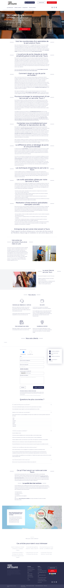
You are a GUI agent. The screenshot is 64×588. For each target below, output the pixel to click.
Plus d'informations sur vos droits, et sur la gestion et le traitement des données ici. (30, 395)
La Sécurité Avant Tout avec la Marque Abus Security (32, 553)
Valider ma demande (38, 387)
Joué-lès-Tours (37, 476)
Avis (28, 578)
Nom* (21, 356)
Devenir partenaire (30, 576)
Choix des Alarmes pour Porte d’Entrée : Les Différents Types (46, 547)
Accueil (4, 10)
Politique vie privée (23, 586)
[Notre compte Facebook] (54, 7)
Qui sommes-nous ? (10, 7)
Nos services (40, 582)
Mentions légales (23, 585)
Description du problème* (24, 375)
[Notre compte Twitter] (56, 7)
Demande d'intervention (52, 2)
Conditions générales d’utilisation (30, 585)
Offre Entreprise (30, 575)
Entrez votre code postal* (24, 364)
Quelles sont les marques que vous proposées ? (21, 412)
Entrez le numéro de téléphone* (25, 360)
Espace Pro (39, 567)
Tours (30, 45)
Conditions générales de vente (39, 585)
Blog (28, 572)
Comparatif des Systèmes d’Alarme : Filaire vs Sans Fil (32, 547)
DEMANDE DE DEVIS (41, 2)
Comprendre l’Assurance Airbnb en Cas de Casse (46, 553)
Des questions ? (25, 7)
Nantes (41, 45)
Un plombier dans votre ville (42, 570)
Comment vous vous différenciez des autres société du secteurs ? (24, 447)
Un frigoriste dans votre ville (42, 580)
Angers (45, 45)
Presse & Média (30, 573)
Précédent (22, 387)
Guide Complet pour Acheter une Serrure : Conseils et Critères (17, 548)
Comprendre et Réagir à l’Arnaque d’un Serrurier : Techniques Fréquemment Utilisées (18, 555)
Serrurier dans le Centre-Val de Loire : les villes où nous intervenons (17, 10)
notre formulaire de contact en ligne (13, 257)
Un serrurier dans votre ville (42, 577)
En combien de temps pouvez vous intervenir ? (21, 404)
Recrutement (40, 569)
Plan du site (45, 585)
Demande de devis (12, 29)
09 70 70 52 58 (30, 2)
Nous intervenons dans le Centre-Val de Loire (21, 459)
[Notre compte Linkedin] (52, 7)
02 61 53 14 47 (25, 29)
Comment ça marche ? (18, 7)
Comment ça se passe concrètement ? (19, 430)
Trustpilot (5, 342)
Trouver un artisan (32, 7)
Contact (29, 579)
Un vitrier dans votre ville (41, 579)
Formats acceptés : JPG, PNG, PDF (25, 371)
